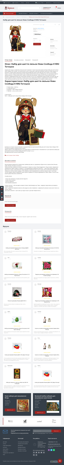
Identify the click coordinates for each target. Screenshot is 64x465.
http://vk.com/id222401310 (34, 455)
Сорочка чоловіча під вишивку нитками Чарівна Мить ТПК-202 (47, 329)
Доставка (27, 2)
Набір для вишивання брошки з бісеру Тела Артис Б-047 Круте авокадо (17, 329)
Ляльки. (32, 150)
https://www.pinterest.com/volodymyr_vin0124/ (41, 452)
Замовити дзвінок (46, 8)
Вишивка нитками (22, 449)
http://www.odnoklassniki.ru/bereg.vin (36, 455)
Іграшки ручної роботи (23, 443)
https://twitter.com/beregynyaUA (36, 452)
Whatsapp (54, 450)
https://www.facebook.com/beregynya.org (34, 452)
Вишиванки (20, 445)
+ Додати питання (10, 220)
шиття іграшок (9, 155)
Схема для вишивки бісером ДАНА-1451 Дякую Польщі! (17, 354)
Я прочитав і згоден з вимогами (43, 433)
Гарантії (52, 52)
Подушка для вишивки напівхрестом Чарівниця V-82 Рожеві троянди (47, 275)
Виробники (5, 450)
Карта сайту (5, 449)
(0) (43, 24)
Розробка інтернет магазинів (8, 461)
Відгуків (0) (27, 60)
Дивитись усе (10, 410)
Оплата (22, 2)
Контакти (5, 447)
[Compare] (59, 24)
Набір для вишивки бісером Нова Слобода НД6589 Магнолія (17, 248)
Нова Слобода (41, 28)
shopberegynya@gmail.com (54, 444)
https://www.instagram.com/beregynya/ (44, 452)
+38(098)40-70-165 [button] (53, 442)
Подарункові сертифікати (8, 452)
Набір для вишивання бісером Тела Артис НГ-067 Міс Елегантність (47, 248)
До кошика (37, 44)
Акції (4, 454)
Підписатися (56, 431)
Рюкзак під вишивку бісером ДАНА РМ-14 (17, 300)
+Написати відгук (10, 205)
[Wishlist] (55, 24)
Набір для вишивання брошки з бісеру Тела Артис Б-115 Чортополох (17, 275)
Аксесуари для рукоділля (23, 441)
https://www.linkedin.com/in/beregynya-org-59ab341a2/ (39, 452)
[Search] (39, 8)
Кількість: (35, 38)
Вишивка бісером (21, 447)
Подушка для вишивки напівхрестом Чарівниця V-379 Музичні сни (47, 301)
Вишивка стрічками (22, 450)
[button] (2, 198)
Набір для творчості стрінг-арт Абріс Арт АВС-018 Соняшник (17, 383)
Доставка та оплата (19, 60)
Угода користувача (41, 433)
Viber (49, 450)
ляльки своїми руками (17, 91)
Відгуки (34, 16)
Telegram (51, 450)
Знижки (29, 16)
